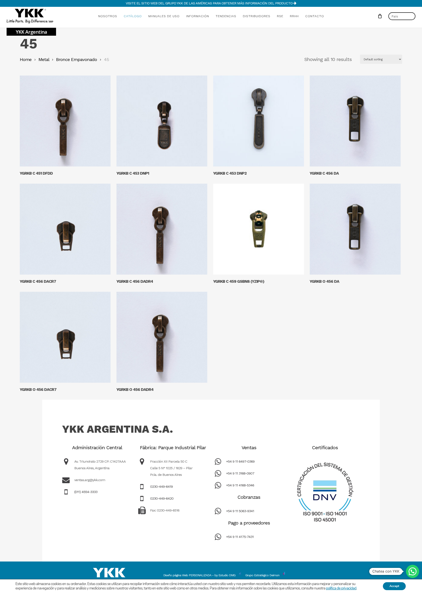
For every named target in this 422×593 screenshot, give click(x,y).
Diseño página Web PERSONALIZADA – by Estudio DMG (199, 575)
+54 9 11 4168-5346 (240, 485)
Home (25, 59)
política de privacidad (341, 588)
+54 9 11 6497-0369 (240, 461)
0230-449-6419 (161, 486)
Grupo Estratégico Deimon (262, 575)
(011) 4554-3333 (85, 492)
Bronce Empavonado (76, 59)
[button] (412, 571)
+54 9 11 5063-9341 (240, 511)
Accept (394, 586)
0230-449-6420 (161, 498)
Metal (43, 59)
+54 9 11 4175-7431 (240, 537)
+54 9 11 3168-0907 (240, 473)
